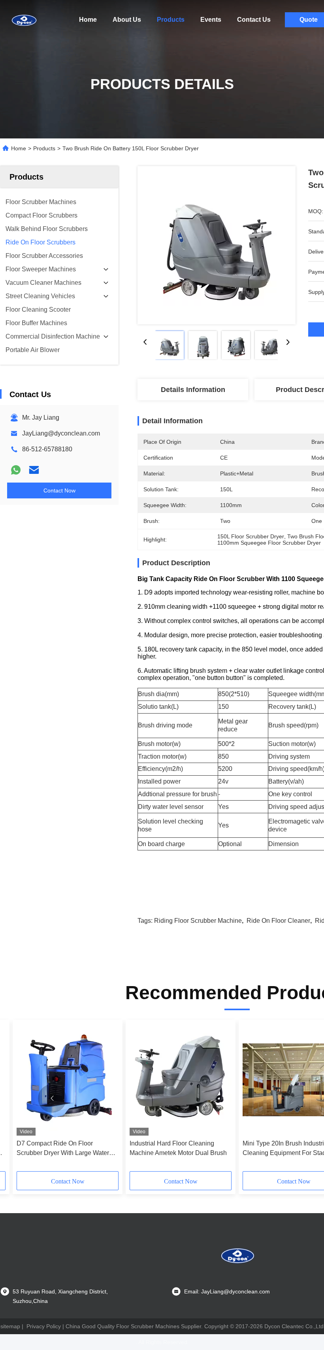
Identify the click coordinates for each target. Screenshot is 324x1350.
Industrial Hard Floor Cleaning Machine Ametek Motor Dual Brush (178, 1148)
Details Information (193, 390)
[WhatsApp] (15, 470)
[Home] (23, 20)
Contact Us (254, 19)
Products (171, 19)
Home (88, 19)
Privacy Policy (43, 1326)
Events (210, 19)
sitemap (10, 1326)
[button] (52, 1098)
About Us (127, 19)
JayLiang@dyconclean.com (61, 433)
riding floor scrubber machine (198, 920)
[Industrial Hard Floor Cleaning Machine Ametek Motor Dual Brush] (181, 1080)
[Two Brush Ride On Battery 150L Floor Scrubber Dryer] (217, 245)
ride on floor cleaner (278, 920)
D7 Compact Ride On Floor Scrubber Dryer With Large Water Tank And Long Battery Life (63, 1149)
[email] (34, 470)
